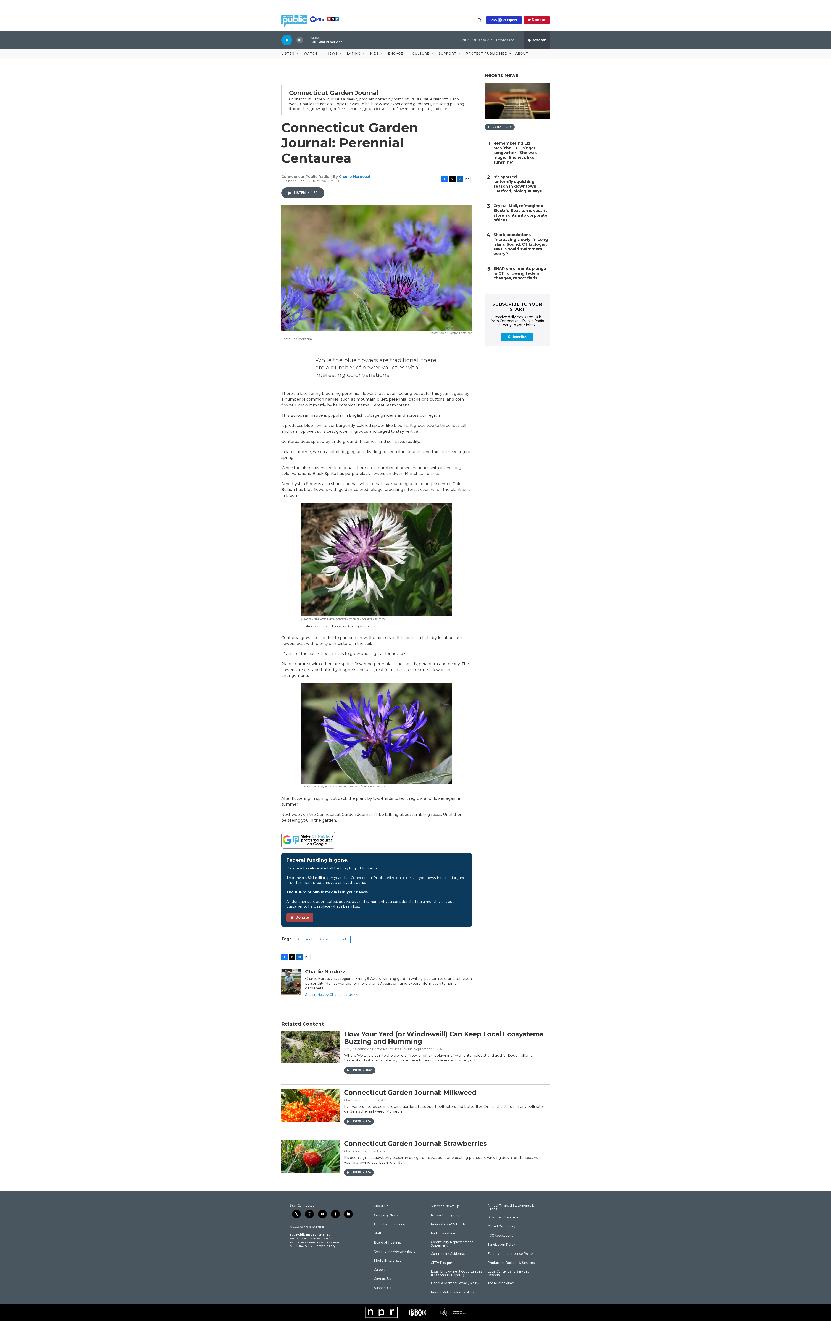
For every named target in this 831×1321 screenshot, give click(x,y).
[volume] (299, 40)
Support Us (382, 1288)
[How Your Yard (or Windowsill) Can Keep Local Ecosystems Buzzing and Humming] (310, 1047)
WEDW (316, 1238)
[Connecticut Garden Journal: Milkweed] (310, 1105)
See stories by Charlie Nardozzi (331, 995)
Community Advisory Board (395, 1251)
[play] (286, 40)
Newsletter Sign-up (445, 1215)
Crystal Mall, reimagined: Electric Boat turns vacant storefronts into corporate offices (520, 213)
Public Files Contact (302, 1246)
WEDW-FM (297, 1242)
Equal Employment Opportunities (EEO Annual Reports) (456, 1273)
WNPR (310, 1242)
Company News (386, 1215)
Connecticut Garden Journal (322, 939)
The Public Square (501, 1283)
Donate (538, 20)
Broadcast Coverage (503, 1217)
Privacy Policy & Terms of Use (453, 1292)
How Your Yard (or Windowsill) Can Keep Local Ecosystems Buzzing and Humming (443, 1038)
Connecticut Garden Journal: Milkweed (410, 1093)
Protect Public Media (488, 53)
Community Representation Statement (452, 1243)
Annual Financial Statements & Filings (511, 1207)
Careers (379, 1270)
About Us (381, 1206)
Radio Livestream (444, 1233)
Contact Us (382, 1279)
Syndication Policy (501, 1245)
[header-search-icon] (479, 20)
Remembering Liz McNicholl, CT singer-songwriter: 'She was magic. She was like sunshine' (515, 153)
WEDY (327, 1238)
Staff (377, 1233)
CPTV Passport (442, 1263)
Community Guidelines (448, 1254)
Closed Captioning (501, 1226)
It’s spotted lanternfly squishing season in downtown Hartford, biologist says (517, 184)
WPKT (321, 1242)
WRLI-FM (333, 1242)
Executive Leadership (390, 1224)
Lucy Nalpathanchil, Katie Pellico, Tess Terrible (378, 1049)
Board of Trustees (387, 1242)
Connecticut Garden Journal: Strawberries (415, 1144)
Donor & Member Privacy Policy (455, 1283)
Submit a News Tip (445, 1206)
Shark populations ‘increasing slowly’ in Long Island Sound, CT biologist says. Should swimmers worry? (520, 244)
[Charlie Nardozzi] (291, 982)
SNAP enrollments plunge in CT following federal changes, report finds (519, 273)
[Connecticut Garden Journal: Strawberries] (310, 1156)
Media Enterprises (387, 1261)
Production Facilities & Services (511, 1263)
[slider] (306, 40)
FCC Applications (500, 1235)
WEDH (294, 1238)
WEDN (305, 1238)
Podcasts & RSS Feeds (448, 1224)
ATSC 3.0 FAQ (326, 1246)
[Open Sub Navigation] (298, 53)
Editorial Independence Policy (510, 1254)
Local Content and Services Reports (508, 1273)
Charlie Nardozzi (354, 176)
